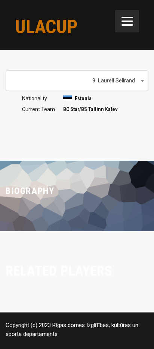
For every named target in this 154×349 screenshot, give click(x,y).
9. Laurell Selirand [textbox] (113, 80)
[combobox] (77, 80)
